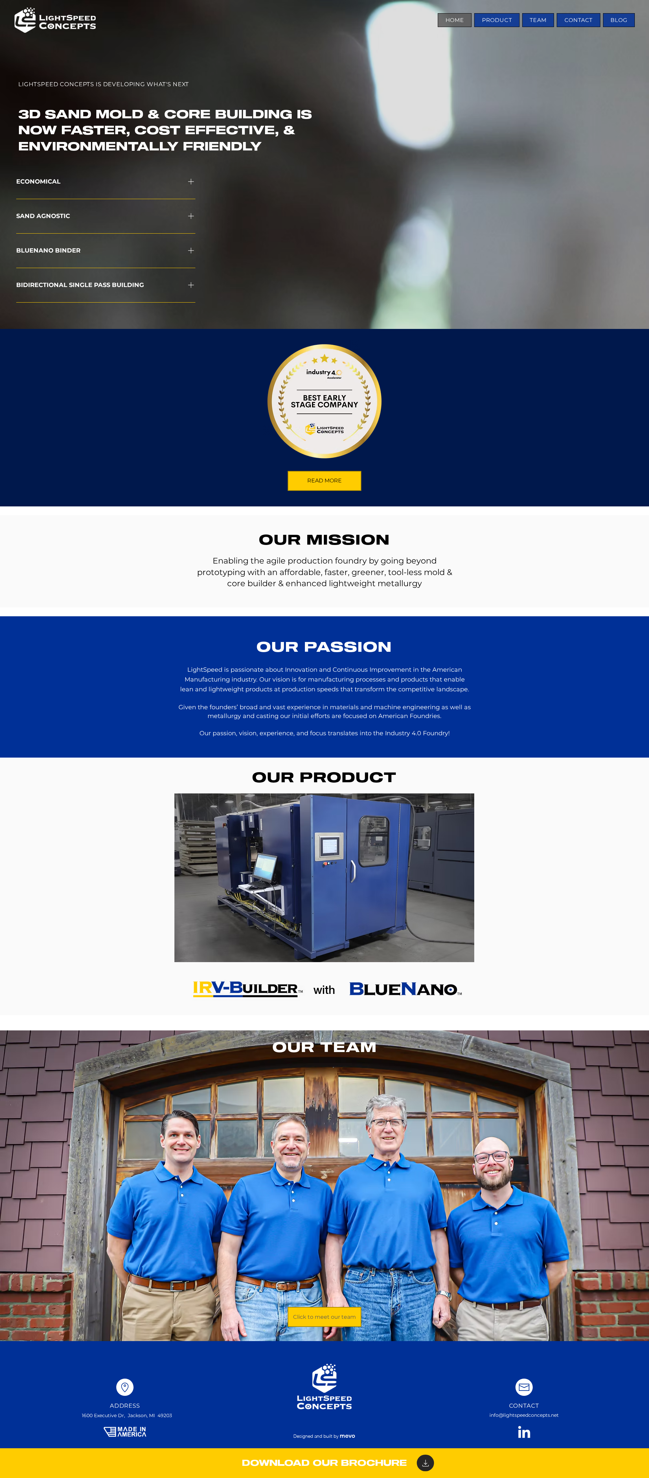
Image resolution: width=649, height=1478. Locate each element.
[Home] (425, 1463)
